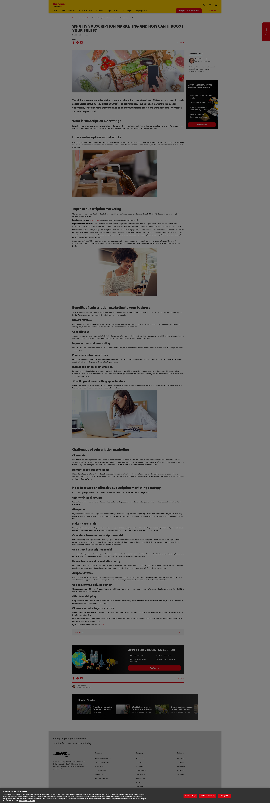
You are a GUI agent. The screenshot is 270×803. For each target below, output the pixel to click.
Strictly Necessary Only (207, 796)
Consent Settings (190, 796)
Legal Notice (31, 801)
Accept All (224, 796)
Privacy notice (23, 801)
